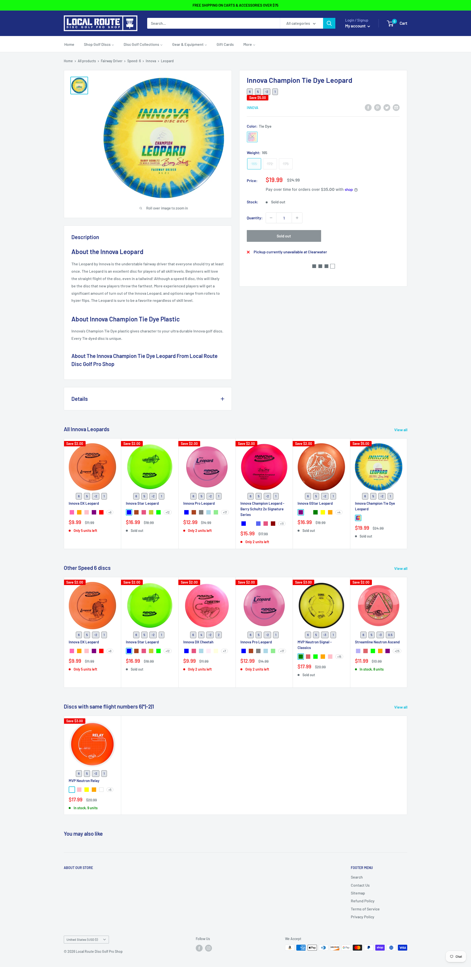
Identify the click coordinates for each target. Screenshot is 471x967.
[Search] (329, 23)
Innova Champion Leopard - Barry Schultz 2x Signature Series (262, 509)
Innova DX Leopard (84, 503)
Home (68, 61)
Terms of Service (365, 908)
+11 (282, 523)
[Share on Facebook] (368, 107)
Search (357, 877)
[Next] (407, 494)
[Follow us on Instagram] (208, 948)
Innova (151, 61)
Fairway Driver (111, 61)
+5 (109, 789)
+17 (225, 512)
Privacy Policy (362, 916)
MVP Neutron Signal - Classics (315, 645)
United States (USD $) (82, 939)
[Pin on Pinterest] (377, 107)
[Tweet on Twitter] (386, 107)
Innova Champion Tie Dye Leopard (375, 506)
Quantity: (255, 217)
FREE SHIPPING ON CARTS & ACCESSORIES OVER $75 (235, 5)
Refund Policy (363, 900)
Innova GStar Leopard (315, 503)
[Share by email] (396, 107)
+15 (339, 656)
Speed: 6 (134, 61)
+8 (109, 512)
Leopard (167, 61)
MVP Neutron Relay (84, 780)
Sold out (284, 235)
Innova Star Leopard (142, 503)
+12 (168, 512)
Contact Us (360, 885)
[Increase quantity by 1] (297, 218)
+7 (224, 651)
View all (401, 429)
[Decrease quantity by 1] (271, 218)
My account (355, 25)
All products (87, 61)
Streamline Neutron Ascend (377, 642)
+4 (338, 512)
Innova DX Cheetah (198, 642)
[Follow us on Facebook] (199, 948)
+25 (397, 651)
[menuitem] (69, 44)
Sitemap (358, 893)
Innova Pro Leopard (199, 503)
